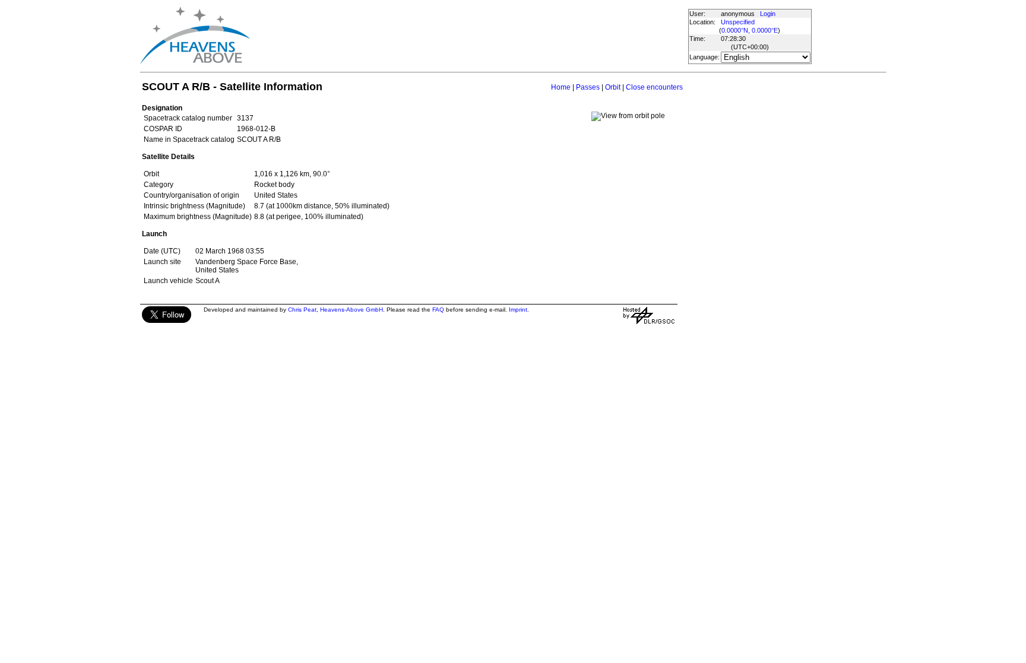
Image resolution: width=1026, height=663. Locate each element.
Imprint (518, 309)
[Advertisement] (468, 35)
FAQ (438, 309)
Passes (588, 87)
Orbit (612, 87)
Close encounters (654, 87)
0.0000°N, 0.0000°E (749, 30)
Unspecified (738, 22)
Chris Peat (302, 309)
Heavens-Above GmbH (351, 309)
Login (767, 13)
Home (561, 87)
